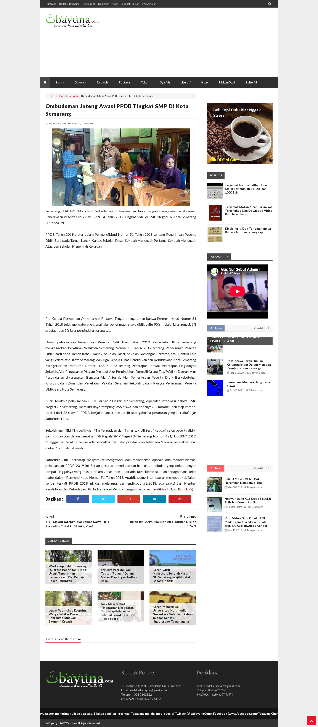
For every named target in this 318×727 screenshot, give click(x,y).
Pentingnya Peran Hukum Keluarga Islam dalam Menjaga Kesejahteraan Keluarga (249, 364)
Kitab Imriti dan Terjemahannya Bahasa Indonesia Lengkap (248, 230)
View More (260, 328)
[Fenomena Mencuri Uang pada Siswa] (215, 394)
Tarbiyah (73, 96)
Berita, (76, 123)
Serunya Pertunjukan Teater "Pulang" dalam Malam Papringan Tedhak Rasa (119, 575)
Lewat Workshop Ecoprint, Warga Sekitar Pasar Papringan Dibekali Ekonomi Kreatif (68, 616)
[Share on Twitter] (103, 499)
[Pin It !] (180, 499)
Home (51, 96)
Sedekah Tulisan (130, 3)
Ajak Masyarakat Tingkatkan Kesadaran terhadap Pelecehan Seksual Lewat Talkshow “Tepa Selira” (118, 611)
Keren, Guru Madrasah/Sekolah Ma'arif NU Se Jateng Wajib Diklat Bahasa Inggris (172, 575)
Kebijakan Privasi (108, 3)
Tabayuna (71, 723)
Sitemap (51, 3)
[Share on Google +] (128, 499)
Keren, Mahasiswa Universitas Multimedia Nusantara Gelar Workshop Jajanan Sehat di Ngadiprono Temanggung (173, 614)
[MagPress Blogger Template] (77, 21)
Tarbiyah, (87, 123)
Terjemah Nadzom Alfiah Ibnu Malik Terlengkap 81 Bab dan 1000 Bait (246, 188)
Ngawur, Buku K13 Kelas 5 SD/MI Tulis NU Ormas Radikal (248, 500)
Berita (61, 96)
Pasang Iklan (149, 3)
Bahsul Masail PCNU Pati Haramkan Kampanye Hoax (244, 480)
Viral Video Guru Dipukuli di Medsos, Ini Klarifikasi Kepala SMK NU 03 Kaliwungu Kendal (246, 521)
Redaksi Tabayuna (69, 3)
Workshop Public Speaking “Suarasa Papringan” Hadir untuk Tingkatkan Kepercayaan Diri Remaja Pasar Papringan (68, 573)
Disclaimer (89, 3)
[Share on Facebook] (77, 499)
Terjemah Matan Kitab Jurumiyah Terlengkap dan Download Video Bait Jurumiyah (249, 210)
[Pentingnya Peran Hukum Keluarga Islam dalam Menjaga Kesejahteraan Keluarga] (215, 373)
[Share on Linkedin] (154, 499)
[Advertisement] (194, 42)
